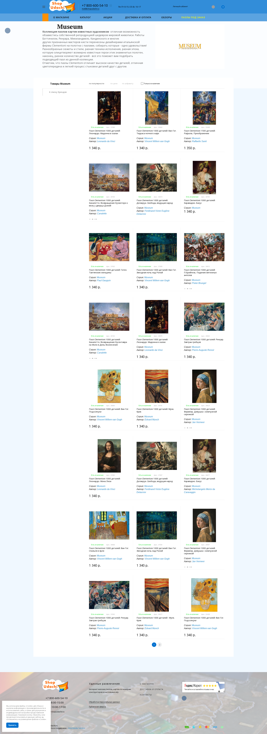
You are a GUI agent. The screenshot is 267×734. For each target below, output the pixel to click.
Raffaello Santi (199, 141)
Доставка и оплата (151, 689)
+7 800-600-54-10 (95, 5)
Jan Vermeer (198, 422)
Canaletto (102, 213)
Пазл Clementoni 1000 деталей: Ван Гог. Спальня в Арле (109, 549)
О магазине (147, 684)
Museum (101, 138)
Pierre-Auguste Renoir (203, 350)
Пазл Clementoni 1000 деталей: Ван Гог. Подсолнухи (109, 410)
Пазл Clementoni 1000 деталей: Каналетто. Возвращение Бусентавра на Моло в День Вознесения (108, 342)
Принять (12, 725)
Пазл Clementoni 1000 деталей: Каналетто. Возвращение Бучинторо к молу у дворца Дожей (108, 203)
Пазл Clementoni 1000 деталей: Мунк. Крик (155, 410)
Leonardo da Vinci (106, 141)
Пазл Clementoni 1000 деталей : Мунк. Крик (156, 619)
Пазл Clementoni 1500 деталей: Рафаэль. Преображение (199, 132)
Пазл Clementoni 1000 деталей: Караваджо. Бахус (199, 201)
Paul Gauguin (104, 280)
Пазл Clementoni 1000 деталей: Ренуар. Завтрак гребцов (204, 340)
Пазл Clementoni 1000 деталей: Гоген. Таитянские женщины (108, 271)
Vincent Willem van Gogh (157, 141)
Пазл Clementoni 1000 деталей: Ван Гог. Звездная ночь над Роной (156, 271)
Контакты (146, 694)
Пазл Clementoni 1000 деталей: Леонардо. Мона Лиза (104, 480)
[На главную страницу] (62, 6)
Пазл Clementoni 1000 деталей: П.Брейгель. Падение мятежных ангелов (200, 272)
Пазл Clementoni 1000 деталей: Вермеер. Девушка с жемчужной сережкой (200, 412)
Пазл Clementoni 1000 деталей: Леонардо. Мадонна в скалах (104, 132)
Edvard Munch (152, 419)
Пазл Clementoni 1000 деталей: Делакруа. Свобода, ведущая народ (155, 201)
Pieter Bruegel (199, 283)
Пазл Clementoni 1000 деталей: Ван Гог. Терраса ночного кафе (156, 132)
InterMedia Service (76, 728)
